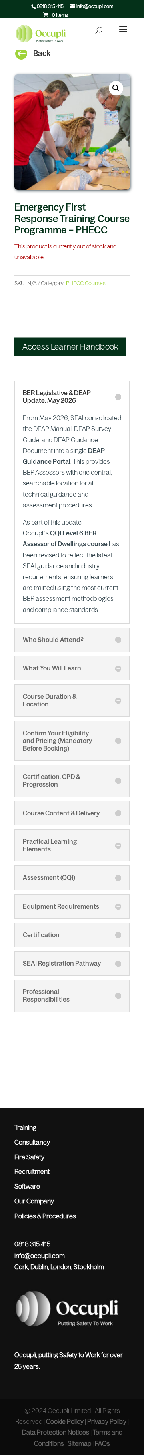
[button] (116, 88)
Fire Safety (29, 1157)
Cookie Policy (65, 1421)
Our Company (34, 1201)
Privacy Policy (106, 1421)
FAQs (102, 1443)
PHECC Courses (86, 283)
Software (27, 1186)
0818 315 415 (50, 6)
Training (25, 1127)
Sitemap (79, 1443)
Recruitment (32, 1171)
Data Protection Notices (55, 1432)
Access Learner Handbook (70, 346)
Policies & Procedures (45, 1216)
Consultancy (32, 1142)
